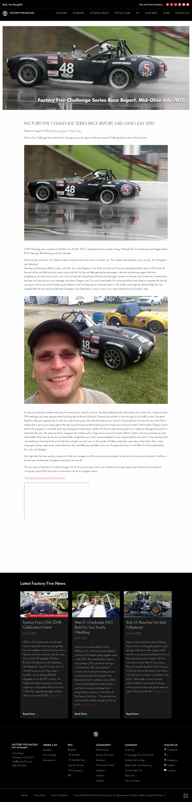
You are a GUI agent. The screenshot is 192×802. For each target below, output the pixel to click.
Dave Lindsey (59, 130)
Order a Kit (50, 745)
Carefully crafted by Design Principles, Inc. (148, 795)
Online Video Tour (134, 770)
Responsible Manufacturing (138, 765)
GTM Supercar (75, 770)
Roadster (78, 13)
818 (69, 775)
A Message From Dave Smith (139, 754)
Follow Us (171, 745)
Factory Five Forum (105, 754)
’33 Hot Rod (74, 754)
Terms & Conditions (59, 795)
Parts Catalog (49, 754)
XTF (137, 13)
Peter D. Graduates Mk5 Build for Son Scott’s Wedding (94, 627)
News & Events (132, 780)
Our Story (61, 13)
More (166, 13)
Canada (47, 749)
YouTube (100, 780)
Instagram (100, 770)
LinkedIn (100, 775)
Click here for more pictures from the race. (44, 477)
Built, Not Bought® (13, 4)
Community (103, 745)
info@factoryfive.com (22, 761)
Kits (70, 745)
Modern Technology (135, 760)
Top (186, 796)
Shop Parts (151, 13)
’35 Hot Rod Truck (76, 760)
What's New (75, 130)
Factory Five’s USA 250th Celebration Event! (42, 625)
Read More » (56, 695)
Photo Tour (130, 775)
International (49, 760)
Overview (130, 749)
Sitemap (24, 795)
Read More (29, 713)
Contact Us (182, 13)
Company (131, 745)
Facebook (101, 760)
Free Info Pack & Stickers (150, 4)
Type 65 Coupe (122, 13)
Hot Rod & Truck (99, 13)
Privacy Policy (39, 795)
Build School (102, 749)
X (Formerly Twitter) (105, 765)
